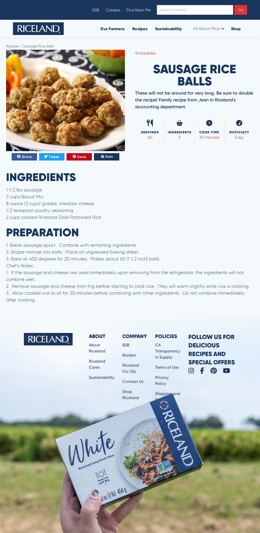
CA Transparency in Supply (167, 351)
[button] (208, 29)
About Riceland (97, 348)
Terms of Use (166, 367)
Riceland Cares (97, 364)
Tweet (54, 157)
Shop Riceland (130, 394)
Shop (236, 28)
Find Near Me (138, 10)
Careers (113, 10)
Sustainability (168, 28)
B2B (95, 10)
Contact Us (132, 381)
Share (27, 157)
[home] (38, 28)
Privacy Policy (162, 380)
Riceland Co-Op (130, 368)
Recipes (140, 28)
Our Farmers (112, 28)
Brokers (129, 355)
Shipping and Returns (167, 396)
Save (81, 157)
